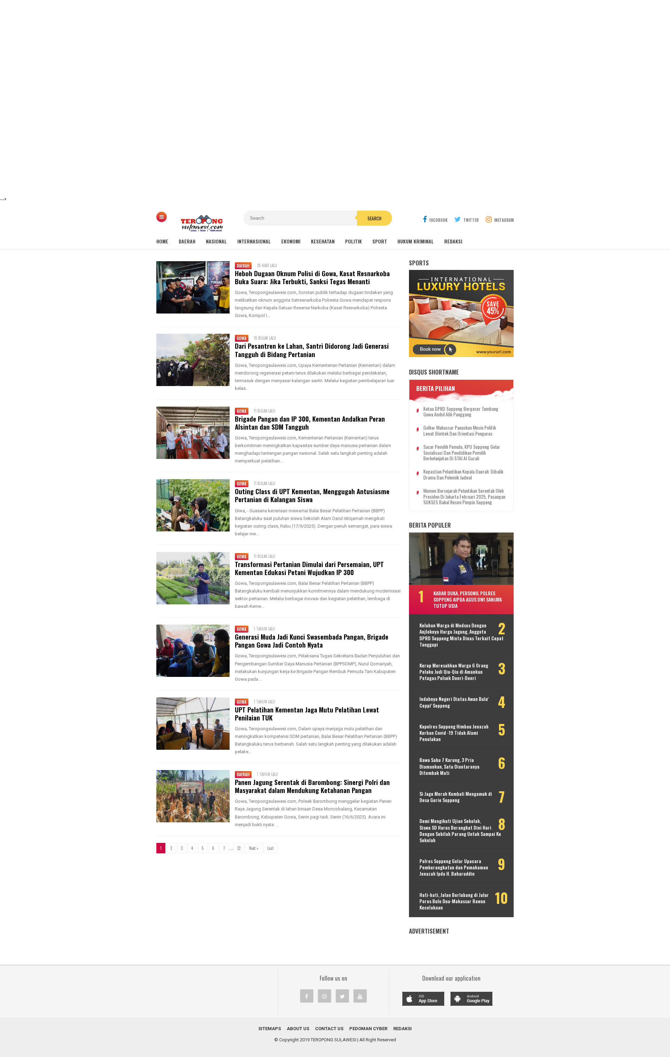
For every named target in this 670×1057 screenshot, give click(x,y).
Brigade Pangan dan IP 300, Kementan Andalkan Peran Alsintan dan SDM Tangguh (310, 423)
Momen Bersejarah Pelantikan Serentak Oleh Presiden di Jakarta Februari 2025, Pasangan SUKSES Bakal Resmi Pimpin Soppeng (464, 496)
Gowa (241, 338)
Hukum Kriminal (415, 241)
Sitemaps (269, 1028)
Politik (353, 241)
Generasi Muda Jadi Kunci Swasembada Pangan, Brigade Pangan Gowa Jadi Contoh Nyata (311, 641)
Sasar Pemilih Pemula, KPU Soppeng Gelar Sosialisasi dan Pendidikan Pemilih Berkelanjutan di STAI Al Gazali (461, 452)
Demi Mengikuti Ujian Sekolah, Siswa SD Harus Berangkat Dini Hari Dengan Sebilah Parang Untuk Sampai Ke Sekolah (460, 830)
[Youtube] (360, 996)
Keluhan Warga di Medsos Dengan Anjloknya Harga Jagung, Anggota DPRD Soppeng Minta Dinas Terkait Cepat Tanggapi (461, 635)
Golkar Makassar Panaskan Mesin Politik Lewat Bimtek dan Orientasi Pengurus (459, 431)
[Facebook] (306, 996)
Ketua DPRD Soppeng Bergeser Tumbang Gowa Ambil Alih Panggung (460, 412)
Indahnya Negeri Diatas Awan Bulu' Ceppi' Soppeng (454, 702)
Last (270, 848)
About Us (298, 1028)
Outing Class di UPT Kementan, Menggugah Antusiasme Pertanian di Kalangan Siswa (312, 495)
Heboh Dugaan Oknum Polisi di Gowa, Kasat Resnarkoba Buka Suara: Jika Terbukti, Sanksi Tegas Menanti (312, 277)
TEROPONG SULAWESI (333, 1039)
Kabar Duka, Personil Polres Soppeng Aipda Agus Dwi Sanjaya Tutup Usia (467, 599)
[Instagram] (324, 996)
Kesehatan (323, 241)
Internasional (254, 241)
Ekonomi (290, 241)
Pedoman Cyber (368, 1028)
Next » (254, 848)
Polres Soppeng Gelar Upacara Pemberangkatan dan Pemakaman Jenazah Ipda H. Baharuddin (453, 867)
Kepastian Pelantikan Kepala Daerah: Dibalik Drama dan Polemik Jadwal (463, 475)
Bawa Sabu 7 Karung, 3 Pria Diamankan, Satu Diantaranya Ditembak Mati (449, 766)
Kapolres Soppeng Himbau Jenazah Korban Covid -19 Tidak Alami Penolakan (454, 732)
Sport (379, 241)
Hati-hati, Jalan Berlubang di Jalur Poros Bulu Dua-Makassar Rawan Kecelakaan (454, 901)
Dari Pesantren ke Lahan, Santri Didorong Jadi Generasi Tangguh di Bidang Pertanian (312, 350)
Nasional (216, 241)
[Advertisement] (209, 49)
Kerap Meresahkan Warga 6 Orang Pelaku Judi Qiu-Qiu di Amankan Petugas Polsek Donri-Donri (453, 671)
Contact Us (329, 1028)
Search (374, 218)
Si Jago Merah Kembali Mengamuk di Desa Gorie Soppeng (455, 797)
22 (238, 848)
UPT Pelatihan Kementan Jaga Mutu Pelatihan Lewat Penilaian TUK (307, 713)
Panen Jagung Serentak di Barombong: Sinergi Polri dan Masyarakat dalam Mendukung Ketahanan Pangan (312, 786)
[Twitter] (342, 996)
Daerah (187, 241)
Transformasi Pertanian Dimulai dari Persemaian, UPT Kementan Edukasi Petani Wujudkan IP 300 (309, 568)
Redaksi (453, 241)
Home (162, 241)
